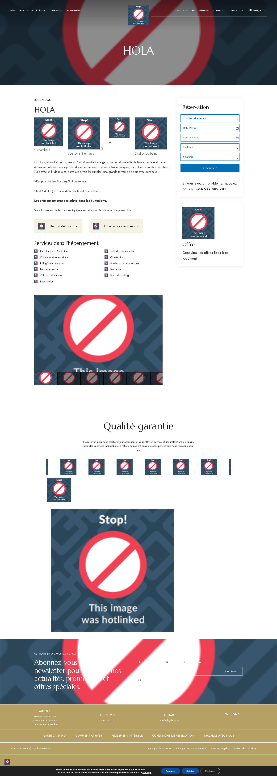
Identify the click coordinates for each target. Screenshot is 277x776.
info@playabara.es (170, 720)
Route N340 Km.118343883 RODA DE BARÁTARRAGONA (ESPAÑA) (45, 720)
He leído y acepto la (162, 680)
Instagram (238, 721)
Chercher (210, 168)
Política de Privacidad (172, 680)
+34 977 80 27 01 (107, 720)
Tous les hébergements (195, 118)
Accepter (171, 771)
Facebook (226, 721)
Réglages (210, 771)
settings (147, 772)
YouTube (232, 721)
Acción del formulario (151, 662)
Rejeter (190, 771)
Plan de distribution (64, 226)
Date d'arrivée (190, 127)
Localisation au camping (121, 226)
